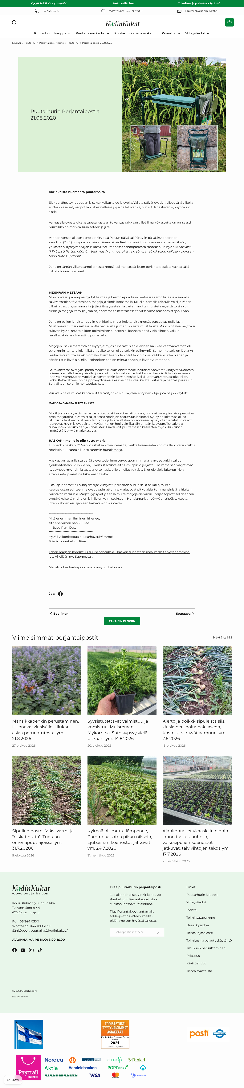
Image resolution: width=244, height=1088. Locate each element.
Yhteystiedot (195, 33)
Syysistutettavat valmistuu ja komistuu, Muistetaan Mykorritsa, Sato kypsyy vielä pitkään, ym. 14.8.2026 (117, 730)
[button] (229, 22)
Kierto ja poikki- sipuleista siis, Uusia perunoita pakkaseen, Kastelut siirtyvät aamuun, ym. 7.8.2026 (194, 730)
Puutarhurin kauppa (50, 33)
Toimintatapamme (200, 917)
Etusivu (16, 42)
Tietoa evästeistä (199, 971)
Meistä (191, 910)
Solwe (24, 996)
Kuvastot (169, 33)
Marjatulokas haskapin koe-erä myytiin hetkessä (85, 567)
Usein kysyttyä (197, 925)
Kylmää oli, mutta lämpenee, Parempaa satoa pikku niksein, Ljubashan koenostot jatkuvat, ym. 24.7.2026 (119, 839)
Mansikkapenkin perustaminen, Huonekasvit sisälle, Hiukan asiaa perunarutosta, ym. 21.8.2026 (45, 730)
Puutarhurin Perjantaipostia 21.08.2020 (89, 42)
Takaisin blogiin (122, 621)
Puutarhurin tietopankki (133, 33)
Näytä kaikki (222, 637)
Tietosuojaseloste (199, 933)
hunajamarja (112, 450)
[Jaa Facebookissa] (60, 593)
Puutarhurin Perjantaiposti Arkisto (44, 42)
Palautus (193, 956)
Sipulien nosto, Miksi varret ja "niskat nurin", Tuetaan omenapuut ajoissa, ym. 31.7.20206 (43, 839)
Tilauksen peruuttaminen (206, 948)
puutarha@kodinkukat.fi (49, 930)
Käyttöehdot (196, 963)
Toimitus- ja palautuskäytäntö (209, 940)
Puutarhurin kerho (90, 33)
